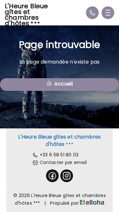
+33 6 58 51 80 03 (59, 155)
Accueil (63, 83)
